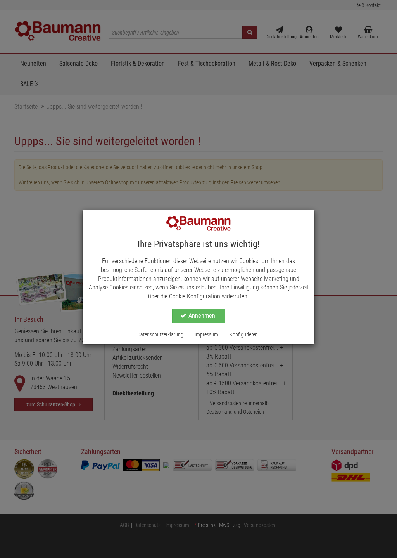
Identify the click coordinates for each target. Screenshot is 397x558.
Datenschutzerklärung (160, 334)
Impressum (206, 334)
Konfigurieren (244, 334)
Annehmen (201, 315)
